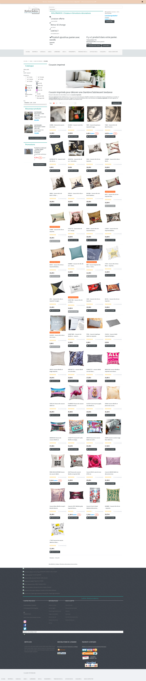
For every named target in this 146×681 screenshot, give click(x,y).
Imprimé (40, 96)
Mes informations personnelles (71, 617)
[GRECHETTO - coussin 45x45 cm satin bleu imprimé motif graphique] (76, 358)
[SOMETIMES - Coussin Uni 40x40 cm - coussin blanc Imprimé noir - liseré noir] (76, 323)
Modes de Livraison (52, 605)
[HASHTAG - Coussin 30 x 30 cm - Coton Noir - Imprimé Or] (76, 148)
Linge (31, 61)
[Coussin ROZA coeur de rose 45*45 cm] (94, 461)
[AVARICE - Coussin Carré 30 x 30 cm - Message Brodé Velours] (76, 114)
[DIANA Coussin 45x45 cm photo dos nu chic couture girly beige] (113, 392)
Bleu (29, 90)
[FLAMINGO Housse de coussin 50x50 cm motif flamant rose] (76, 392)
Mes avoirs (67, 611)
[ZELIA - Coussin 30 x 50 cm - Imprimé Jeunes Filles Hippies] (94, 148)
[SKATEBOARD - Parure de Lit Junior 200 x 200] (28, 129)
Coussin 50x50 (42, 646)
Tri (60, 103)
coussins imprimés (72, 97)
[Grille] (53, 103)
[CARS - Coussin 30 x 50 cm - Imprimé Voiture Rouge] (94, 288)
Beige (29, 85)
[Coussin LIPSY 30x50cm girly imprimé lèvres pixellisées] (76, 495)
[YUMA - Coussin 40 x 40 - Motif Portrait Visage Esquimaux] (113, 114)
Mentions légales (52, 608)
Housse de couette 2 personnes (47, 650)
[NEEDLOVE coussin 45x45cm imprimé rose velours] (113, 358)
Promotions (30, 145)
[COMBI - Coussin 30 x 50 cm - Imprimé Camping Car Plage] (58, 217)
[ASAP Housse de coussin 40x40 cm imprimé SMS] (76, 461)
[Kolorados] (35, 10)
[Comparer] (63, 136)
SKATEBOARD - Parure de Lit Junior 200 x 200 (39, 126)
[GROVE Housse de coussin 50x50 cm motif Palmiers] (94, 426)
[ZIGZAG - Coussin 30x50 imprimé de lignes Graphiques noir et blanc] (113, 323)
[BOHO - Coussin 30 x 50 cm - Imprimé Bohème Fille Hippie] (58, 252)
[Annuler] (35, 71)
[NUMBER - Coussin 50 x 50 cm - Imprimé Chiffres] (113, 495)
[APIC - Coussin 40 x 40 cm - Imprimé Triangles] (58, 288)
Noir (40, 88)
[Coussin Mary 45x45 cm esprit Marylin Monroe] (58, 495)
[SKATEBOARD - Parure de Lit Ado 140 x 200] (28, 116)
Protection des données (53, 620)
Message (40, 98)
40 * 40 (30, 79)
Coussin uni (43, 648)
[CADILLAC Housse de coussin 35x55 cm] (58, 392)
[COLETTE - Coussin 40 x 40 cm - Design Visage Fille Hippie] (76, 217)
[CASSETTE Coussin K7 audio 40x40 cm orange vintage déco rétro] (76, 426)
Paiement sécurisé (52, 617)
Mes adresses (67, 614)
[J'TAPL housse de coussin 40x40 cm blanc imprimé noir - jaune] (58, 529)
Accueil (26, 61)
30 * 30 (29, 77)
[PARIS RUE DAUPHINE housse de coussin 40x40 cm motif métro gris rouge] (58, 461)
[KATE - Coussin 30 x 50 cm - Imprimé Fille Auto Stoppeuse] (113, 182)
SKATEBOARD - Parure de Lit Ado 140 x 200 (39, 113)
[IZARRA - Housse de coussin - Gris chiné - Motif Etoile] (58, 114)
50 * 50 (29, 81)
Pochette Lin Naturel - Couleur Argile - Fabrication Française (40, 150)
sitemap (50, 623)
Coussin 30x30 (30, 648)
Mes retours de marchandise (71, 608)
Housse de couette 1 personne (30, 651)
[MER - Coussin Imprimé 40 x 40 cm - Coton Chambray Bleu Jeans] (94, 252)
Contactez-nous (27, 613)
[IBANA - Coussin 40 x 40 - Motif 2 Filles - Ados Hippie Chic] (58, 182)
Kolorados (33, 673)
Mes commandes (68, 605)
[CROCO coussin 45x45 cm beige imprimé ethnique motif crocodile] (58, 358)
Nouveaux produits (33, 109)
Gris (40, 83)
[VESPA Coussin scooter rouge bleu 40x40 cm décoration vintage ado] (113, 426)
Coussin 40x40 (35, 646)
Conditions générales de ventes (55, 611)
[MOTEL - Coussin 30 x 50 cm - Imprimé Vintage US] (113, 288)
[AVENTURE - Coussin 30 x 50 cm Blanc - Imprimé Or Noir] (76, 288)
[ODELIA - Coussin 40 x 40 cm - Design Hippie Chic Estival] (76, 182)
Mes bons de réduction (69, 620)
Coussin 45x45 (48, 646)
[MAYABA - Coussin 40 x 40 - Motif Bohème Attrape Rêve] (94, 182)
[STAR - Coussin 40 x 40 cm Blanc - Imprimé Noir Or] (113, 252)
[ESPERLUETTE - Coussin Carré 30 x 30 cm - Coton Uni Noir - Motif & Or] (58, 148)
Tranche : (26, 102)
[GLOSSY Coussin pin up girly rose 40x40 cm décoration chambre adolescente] (94, 392)
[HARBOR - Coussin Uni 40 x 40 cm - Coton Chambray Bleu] (76, 252)
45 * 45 (40, 79)
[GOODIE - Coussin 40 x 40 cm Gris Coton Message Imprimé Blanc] (58, 323)
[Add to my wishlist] (61, 136)
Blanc (40, 85)
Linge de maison (38, 61)
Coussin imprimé (37, 648)
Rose (40, 90)
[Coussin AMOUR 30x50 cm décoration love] (113, 461)
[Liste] (56, 103)
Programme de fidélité (53, 614)
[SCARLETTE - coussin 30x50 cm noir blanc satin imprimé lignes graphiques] (94, 358)
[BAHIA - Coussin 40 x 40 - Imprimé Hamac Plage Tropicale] (94, 217)
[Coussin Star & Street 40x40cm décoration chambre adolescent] (94, 495)
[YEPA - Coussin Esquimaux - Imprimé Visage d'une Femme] (94, 114)
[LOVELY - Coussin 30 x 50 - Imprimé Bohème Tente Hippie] (113, 217)
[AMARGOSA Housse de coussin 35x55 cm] (58, 426)
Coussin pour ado (28, 646)
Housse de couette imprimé (35, 650)
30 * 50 (41, 77)
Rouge (29, 88)
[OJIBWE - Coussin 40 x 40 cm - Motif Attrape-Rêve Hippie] (113, 148)
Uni (38, 94)
